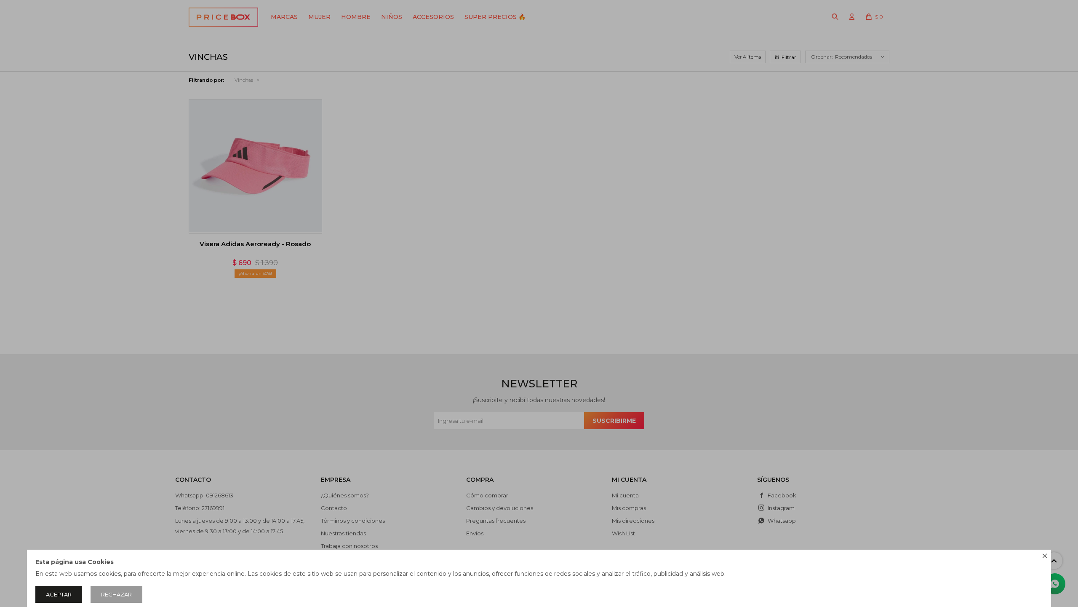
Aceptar (59, 594)
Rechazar (116, 594)
